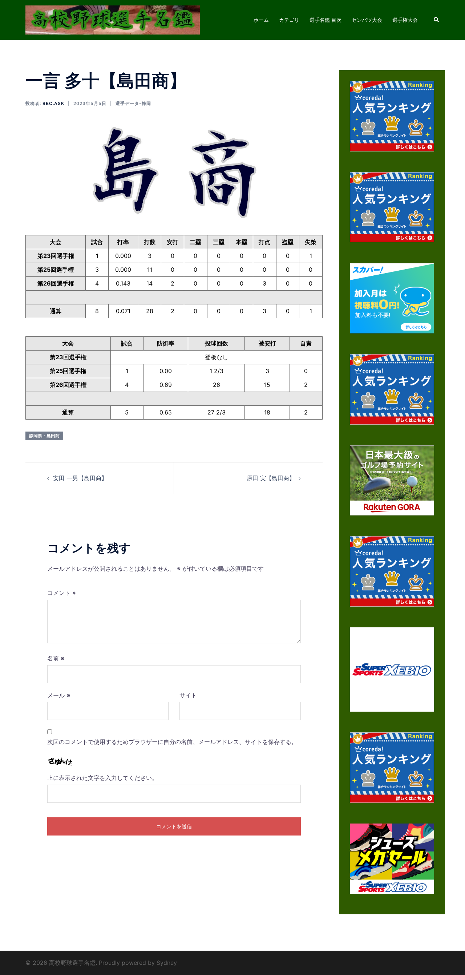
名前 (55, 658)
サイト (188, 695)
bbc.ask (53, 103)
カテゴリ (289, 20)
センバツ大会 (367, 20)
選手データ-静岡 (133, 103)
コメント (61, 592)
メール (58, 695)
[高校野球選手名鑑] (112, 19)
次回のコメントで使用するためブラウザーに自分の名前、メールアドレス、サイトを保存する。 (172, 741)
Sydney (167, 962)
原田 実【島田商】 (271, 478)
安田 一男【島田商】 (80, 478)
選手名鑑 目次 (325, 20)
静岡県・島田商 (44, 435)
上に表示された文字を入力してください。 (102, 777)
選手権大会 (405, 20)
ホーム (261, 20)
